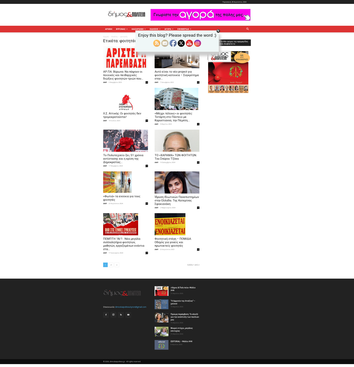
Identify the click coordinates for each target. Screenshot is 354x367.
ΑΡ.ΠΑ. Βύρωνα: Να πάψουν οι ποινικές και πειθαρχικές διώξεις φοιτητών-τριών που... (123, 75)
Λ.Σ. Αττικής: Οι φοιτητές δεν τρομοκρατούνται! (122, 115)
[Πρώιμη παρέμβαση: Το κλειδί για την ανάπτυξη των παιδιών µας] (161, 317)
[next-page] (116, 265)
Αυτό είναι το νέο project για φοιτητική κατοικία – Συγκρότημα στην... (177, 75)
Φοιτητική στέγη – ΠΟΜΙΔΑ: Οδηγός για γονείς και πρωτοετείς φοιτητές (173, 242)
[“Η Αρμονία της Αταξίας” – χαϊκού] (161, 304)
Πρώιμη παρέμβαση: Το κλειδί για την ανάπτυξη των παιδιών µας (185, 317)
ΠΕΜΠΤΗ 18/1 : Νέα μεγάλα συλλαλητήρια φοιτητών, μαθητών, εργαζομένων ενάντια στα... (123, 244)
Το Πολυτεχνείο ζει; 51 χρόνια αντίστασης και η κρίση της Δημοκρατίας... (123, 159)
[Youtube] (128, 315)
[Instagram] (113, 314)
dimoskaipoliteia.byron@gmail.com (130, 307)
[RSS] (121, 315)
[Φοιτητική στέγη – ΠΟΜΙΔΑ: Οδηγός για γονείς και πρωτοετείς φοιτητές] (177, 224)
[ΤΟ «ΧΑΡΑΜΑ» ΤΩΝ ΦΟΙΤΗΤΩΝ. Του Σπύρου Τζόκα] (177, 141)
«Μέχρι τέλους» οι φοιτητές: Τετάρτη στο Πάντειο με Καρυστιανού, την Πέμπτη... (173, 117)
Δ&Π (105, 82)
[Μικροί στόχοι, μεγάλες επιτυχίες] (161, 331)
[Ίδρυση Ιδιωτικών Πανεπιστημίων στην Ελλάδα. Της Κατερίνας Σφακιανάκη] (177, 182)
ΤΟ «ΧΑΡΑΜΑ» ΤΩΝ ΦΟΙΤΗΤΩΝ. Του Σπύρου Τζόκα (176, 157)
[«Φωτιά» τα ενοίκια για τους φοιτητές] (125, 182)
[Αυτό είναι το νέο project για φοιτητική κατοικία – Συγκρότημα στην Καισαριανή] (177, 57)
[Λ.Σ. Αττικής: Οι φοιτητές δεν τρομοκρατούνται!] (125, 99)
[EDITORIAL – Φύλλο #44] (161, 345)
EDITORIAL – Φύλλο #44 (181, 341)
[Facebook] (106, 315)
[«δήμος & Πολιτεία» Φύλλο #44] (161, 291)
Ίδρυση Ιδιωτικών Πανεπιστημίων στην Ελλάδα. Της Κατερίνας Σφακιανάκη (177, 200)
